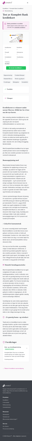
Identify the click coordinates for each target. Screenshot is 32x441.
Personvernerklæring (8, 428)
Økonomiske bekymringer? (10, 419)
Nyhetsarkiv (6, 414)
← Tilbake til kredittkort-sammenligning (13, 368)
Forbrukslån (6, 402)
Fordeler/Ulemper (19, 75)
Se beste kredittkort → (16, 68)
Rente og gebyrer (19, 78)
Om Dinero (6, 426)
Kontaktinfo (25, 82)
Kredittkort (5, 8)
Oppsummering (8, 75)
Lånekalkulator (7, 407)
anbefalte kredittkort (19, 27)
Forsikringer (7, 82)
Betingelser (16, 82)
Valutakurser (6, 416)
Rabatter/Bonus (8, 78)
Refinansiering (6, 405)
